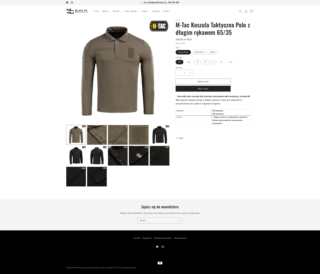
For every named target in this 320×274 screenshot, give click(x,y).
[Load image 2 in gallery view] (97, 135)
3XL (232, 62)
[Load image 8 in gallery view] (118, 156)
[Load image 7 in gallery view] (97, 156)
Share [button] (181, 138)
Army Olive (183, 52)
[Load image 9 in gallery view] (138, 156)
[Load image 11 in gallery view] (76, 176)
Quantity (179, 68)
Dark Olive (199, 52)
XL (222, 62)
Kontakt (137, 238)
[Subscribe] (179, 220)
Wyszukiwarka (180, 238)
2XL (190, 62)
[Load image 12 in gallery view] (97, 176)
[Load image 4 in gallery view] (138, 135)
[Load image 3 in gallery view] (118, 135)
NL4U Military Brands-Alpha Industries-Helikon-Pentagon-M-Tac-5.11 (97, 268)
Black (212, 52)
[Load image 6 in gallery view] (76, 156)
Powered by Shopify (129, 268)
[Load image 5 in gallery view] (159, 135)
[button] (106, 11)
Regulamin (147, 238)
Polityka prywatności (163, 238)
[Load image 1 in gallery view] (76, 135)
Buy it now (203, 89)
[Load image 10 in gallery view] (159, 156)
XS (179, 62)
